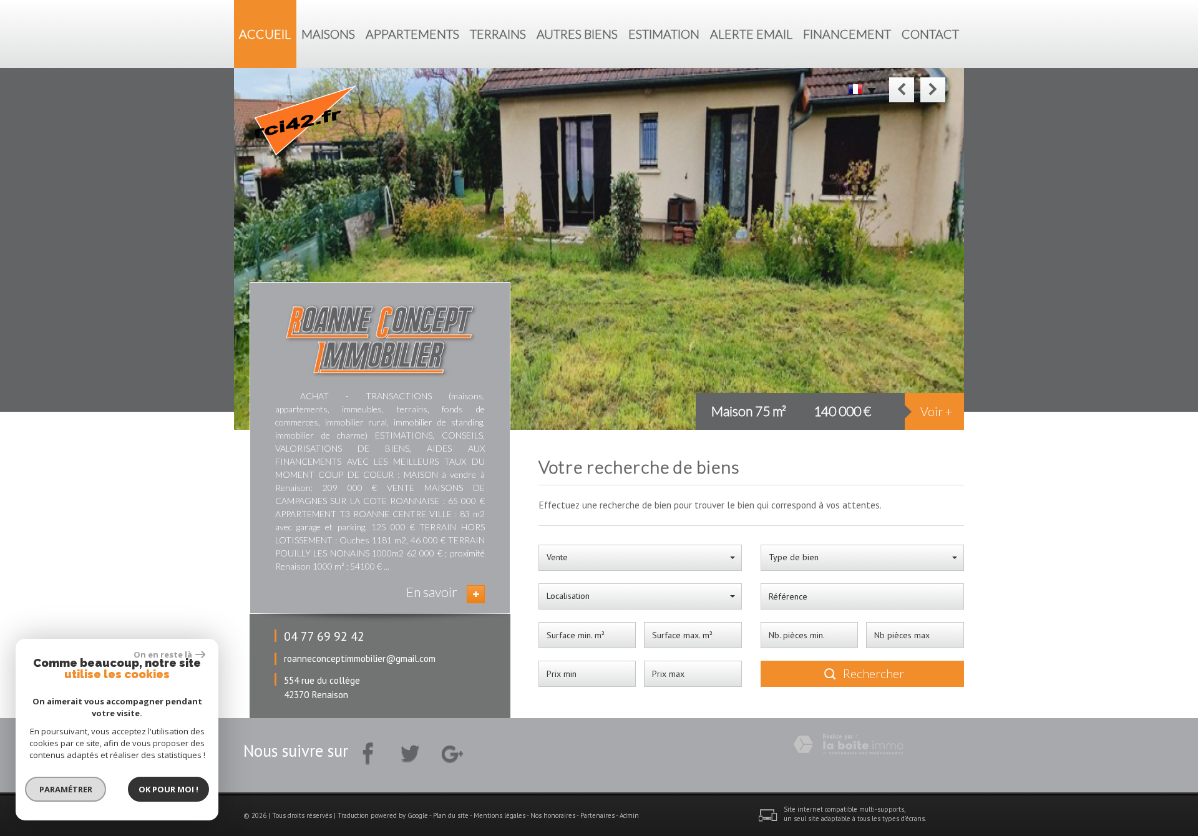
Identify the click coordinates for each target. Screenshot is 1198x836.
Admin (629, 815)
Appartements (412, 34)
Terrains (498, 34)
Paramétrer (65, 789)
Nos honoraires (552, 815)
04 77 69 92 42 (324, 636)
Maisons (328, 34)
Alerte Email (751, 34)
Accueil (265, 34)
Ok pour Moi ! (168, 789)
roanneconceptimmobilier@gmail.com (360, 658)
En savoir (431, 592)
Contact (930, 34)
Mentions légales (499, 815)
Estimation (663, 34)
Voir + (936, 411)
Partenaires (597, 815)
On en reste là (163, 654)
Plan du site (451, 815)
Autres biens (577, 34)
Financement (847, 34)
